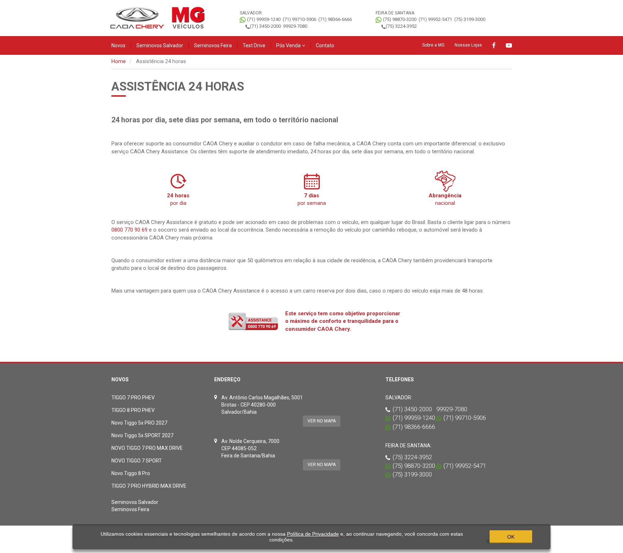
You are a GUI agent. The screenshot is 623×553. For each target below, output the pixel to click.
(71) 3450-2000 (265, 26)
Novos (118, 45)
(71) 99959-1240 (263, 19)
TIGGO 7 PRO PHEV (133, 397)
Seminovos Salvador (159, 45)
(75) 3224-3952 (401, 26)
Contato (325, 45)
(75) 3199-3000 (469, 19)
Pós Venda (289, 45)
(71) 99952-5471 (435, 19)
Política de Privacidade (313, 534)
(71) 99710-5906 (299, 19)
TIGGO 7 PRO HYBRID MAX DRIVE (148, 486)
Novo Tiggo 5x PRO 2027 (139, 423)
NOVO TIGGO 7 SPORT (136, 461)
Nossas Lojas (468, 45)
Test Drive (254, 45)
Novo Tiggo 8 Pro (130, 473)
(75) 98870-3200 (399, 19)
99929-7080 (295, 26)
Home (118, 61)
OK (510, 537)
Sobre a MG (433, 45)
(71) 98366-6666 (335, 19)
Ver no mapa (322, 420)
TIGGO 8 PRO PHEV (133, 410)
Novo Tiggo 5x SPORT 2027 (142, 435)
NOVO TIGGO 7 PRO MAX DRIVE (147, 448)
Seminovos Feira (213, 45)
